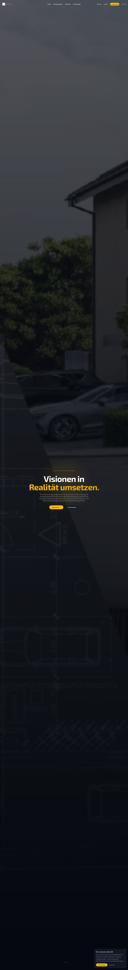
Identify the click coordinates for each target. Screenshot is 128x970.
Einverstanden (101, 965)
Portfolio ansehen (71, 507)
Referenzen (68, 4)
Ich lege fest (112, 965)
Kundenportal (114, 4)
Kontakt (106, 4)
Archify (49, 4)
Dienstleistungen (58, 4)
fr (125, 4)
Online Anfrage (77, 4)
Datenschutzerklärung (118, 961)
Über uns (99, 4)
